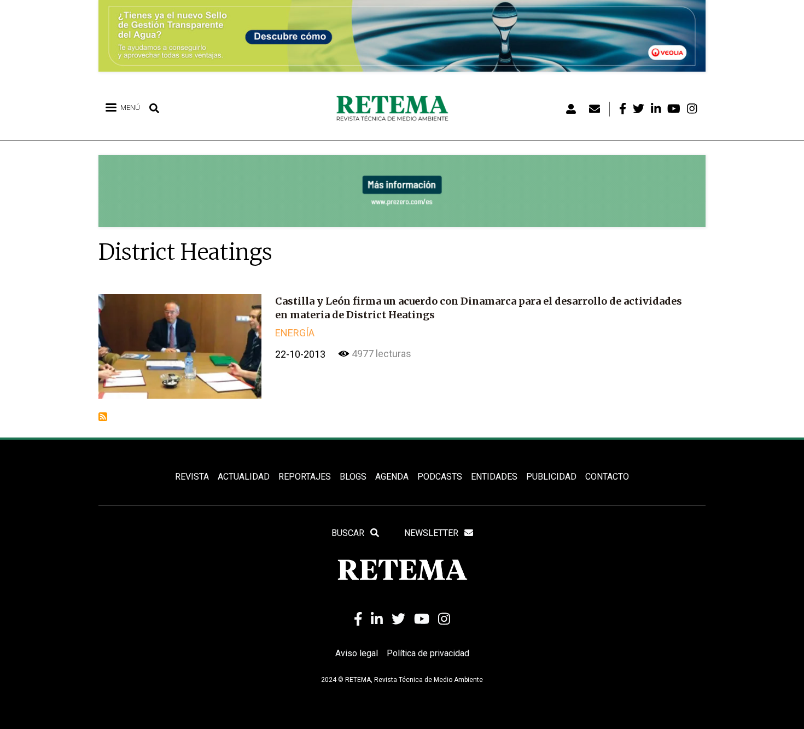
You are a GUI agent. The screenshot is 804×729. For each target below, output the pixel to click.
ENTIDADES (494, 476)
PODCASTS (439, 476)
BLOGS (353, 476)
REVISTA (192, 476)
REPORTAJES (304, 476)
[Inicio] (396, 108)
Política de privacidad (428, 653)
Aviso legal (356, 653)
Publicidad (551, 476)
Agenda (392, 476)
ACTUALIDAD (244, 476)
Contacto (607, 476)
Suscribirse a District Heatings (102, 416)
